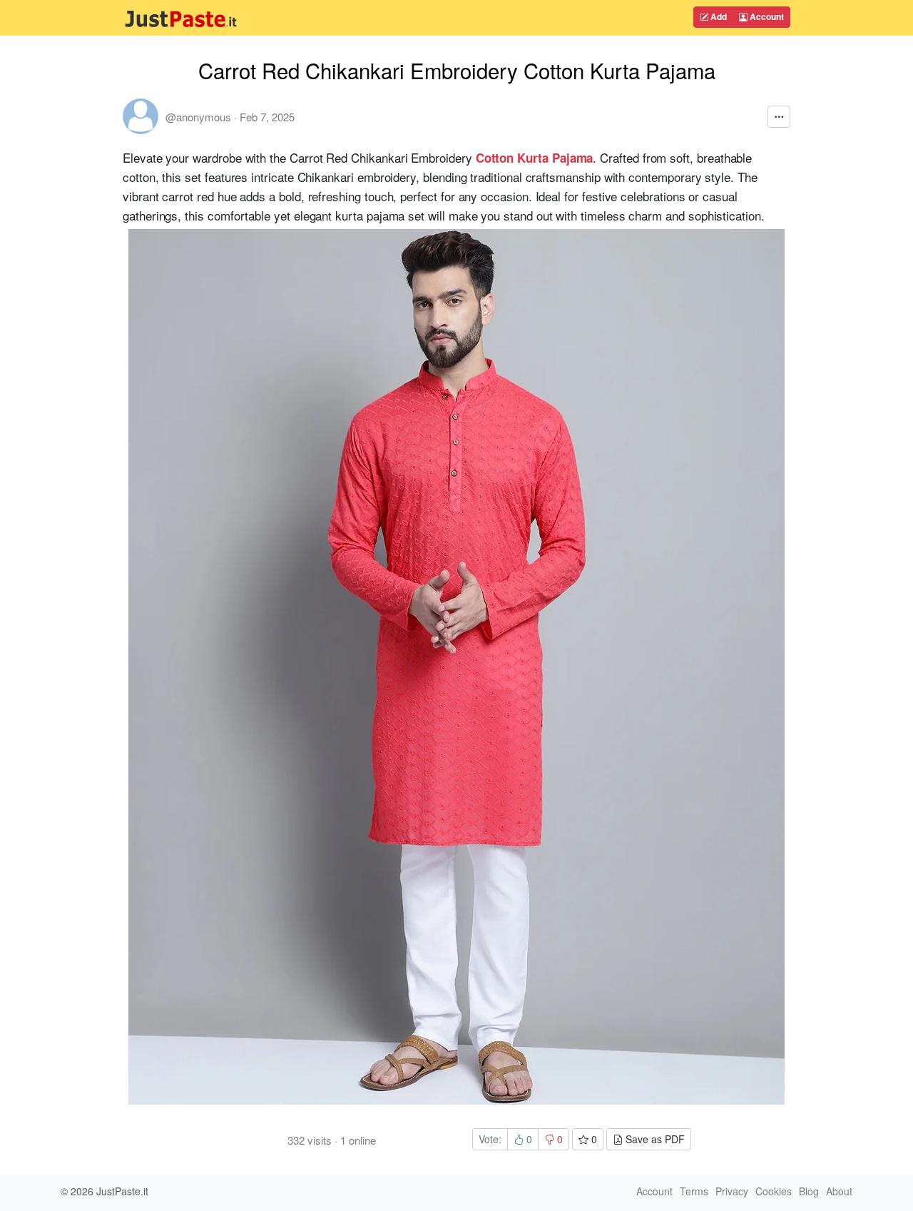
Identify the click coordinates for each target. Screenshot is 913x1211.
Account (766, 16)
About (839, 1191)
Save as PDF (654, 1139)
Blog (809, 1191)
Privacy (731, 1191)
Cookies (773, 1191)
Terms (694, 1191)
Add (717, 16)
